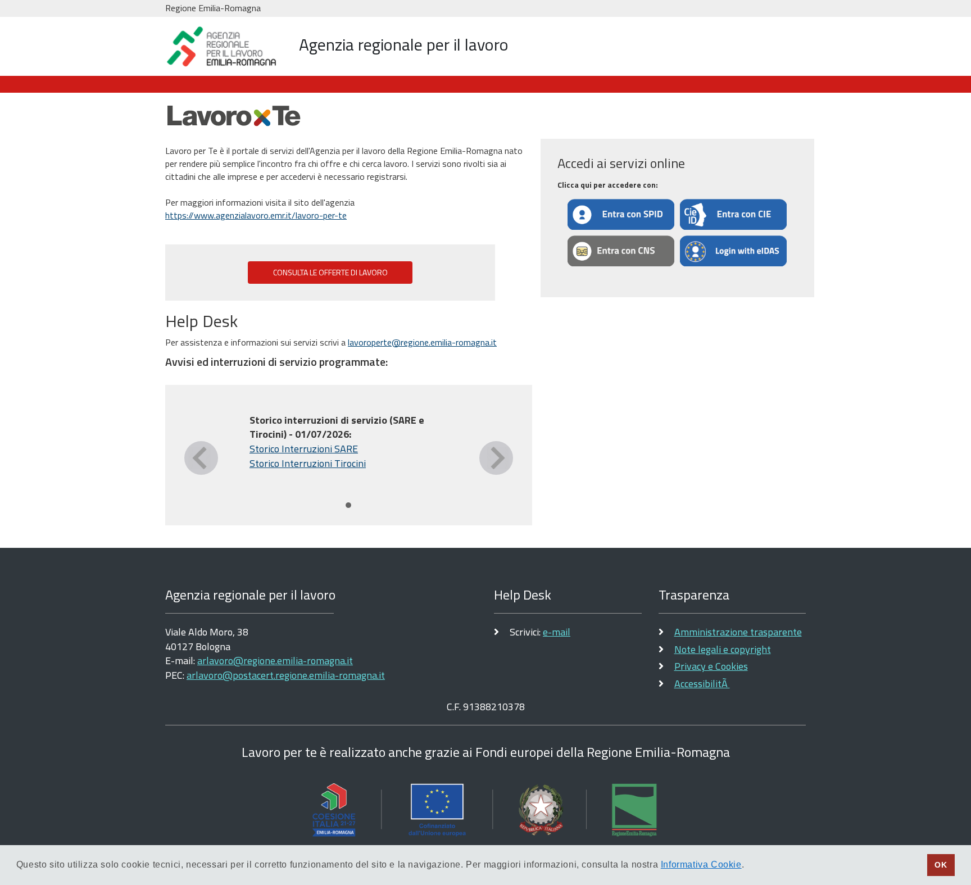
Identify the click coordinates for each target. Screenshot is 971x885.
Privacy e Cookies (711, 666)
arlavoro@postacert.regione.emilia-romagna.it (286, 675)
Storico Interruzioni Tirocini (307, 463)
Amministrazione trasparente (738, 631)
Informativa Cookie (701, 864)
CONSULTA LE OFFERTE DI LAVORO (330, 272)
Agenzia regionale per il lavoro (404, 44)
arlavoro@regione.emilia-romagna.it (275, 660)
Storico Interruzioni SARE (303, 448)
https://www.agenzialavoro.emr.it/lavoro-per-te (256, 215)
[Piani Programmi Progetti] (485, 809)
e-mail (556, 631)
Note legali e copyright (722, 649)
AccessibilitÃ (702, 683)
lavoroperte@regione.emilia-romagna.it (422, 342)
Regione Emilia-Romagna (213, 8)
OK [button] (940, 864)
